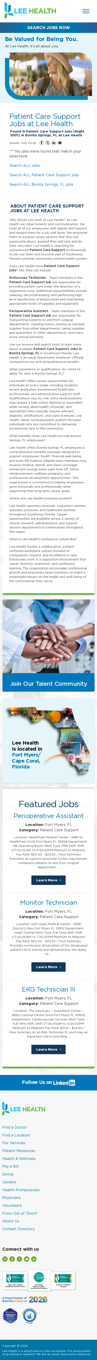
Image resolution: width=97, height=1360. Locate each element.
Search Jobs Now (48, 27)
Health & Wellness (19, 1159)
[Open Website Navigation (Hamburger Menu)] (86, 11)
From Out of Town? (19, 1213)
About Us (10, 1221)
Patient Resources (18, 1151)
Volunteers (12, 1205)
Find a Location (16, 1135)
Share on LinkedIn (54, 143)
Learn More (51, 881)
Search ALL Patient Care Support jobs (44, 175)
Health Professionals (21, 1190)
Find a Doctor (14, 1127)
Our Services (13, 1143)
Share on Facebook (41, 143)
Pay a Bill (10, 1166)
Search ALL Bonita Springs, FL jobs (41, 184)
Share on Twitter (48, 143)
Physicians (11, 1197)
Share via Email (60, 143)
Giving (7, 1174)
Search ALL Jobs (24, 165)
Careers (9, 1182)
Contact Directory (18, 1229)
